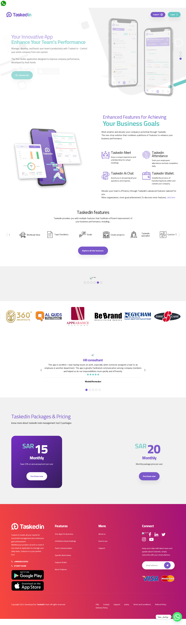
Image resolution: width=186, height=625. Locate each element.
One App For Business (64, 534)
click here (171, 197)
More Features (61, 569)
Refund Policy (160, 604)
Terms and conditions (142, 604)
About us (102, 534)
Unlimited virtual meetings (65, 541)
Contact (106, 604)
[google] (27, 575)
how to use (102, 541)
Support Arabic (61, 562)
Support (101, 548)
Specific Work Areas (63, 555)
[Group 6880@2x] (27, 526)
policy (126, 604)
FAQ (97, 604)
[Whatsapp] (177, 617)
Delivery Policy (102, 607)
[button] (7, 235)
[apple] (27, 586)
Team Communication (63, 548)
